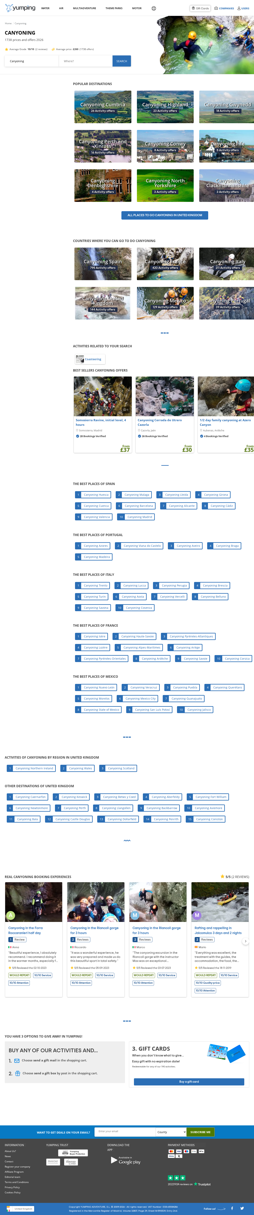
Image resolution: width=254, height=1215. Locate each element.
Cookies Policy (12, 1192)
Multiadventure (83, 8)
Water (45, 8)
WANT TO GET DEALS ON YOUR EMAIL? (63, 1132)
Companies (226, 8)
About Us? (10, 1151)
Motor (136, 8)
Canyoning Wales (80, 768)
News (8, 1156)
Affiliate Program (14, 1171)
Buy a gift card (189, 1081)
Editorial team (12, 1177)
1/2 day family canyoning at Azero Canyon (225, 422)
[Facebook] (232, 1209)
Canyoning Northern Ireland (34, 768)
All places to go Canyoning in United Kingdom (165, 215)
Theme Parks (113, 8)
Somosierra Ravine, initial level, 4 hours (101, 422)
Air (61, 8)
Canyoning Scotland (121, 768)
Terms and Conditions (17, 1182)
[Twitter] (242, 1209)
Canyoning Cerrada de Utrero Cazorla (160, 422)
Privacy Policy (12, 1187)
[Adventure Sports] (20, 8)
